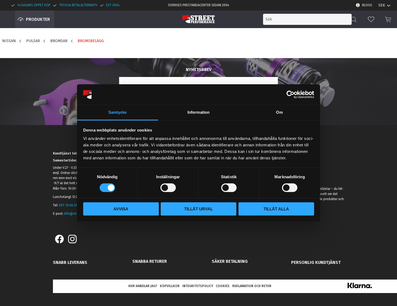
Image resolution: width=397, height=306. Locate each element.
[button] (371, 19)
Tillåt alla (276, 209)
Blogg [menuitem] (367, 5)
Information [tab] (198, 112)
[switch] (168, 187)
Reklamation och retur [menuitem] (251, 286)
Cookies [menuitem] (223, 286)
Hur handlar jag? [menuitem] (142, 286)
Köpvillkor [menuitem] (170, 286)
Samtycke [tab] (117, 112)
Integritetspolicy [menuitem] (197, 286)
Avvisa (120, 209)
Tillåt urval (198, 209)
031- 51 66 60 (68, 205)
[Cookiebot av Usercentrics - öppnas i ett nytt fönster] (290, 94)
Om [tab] (279, 112)
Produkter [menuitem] (38, 19)
